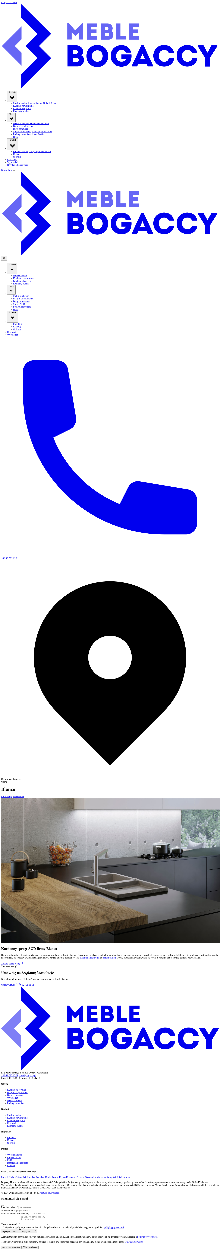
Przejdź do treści (9, 2)
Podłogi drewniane (28, 134)
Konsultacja (7, 170)
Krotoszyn (71, 1177)
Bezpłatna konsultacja (17, 165)
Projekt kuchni (14, 1157)
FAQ (9, 1160)
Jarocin (55, 1177)
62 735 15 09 (27, 985)
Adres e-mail (8, 1210)
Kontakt (11, 1165)
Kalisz (12, 1177)
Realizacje (12, 159)
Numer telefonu (15, 1213)
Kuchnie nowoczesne (23, 106)
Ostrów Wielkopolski (25, 1177)
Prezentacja (6, 796)
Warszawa (101, 1177)
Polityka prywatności (49, 1192)
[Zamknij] (2, 1205)
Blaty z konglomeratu (23, 126)
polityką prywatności (114, 1227)
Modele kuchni (34, 103)
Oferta (11, 114)
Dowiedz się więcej (134, 1242)
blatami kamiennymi (89, 957)
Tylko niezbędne (30, 1247)
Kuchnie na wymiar (16, 1089)
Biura (15, 137)
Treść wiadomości (10, 1224)
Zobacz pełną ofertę (11, 963)
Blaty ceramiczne (21, 129)
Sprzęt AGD (32, 131)
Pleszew (80, 1177)
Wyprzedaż (12, 162)
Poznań (4, 1177)
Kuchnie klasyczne (22, 108)
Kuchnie (12, 92)
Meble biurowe (14, 1100)
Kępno (62, 1177)
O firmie (17, 157)
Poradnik (12, 140)
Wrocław (40, 1177)
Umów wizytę (8, 985)
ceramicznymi (109, 957)
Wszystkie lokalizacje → (118, 1177)
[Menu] (14, 170)
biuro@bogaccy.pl (27, 1075)
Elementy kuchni (21, 111)
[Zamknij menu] (4, 258)
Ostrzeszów (90, 1177)
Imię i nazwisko (9, 1207)
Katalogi (17, 154)
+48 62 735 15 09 (9, 1075)
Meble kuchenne (31, 123)
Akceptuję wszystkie (11, 1247)
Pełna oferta (18, 796)
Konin (48, 1177)
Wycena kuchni (14, 1154)
